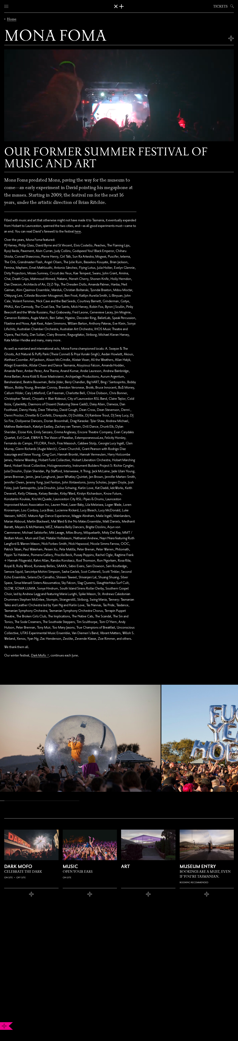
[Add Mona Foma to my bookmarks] (231, 38)
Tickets (220, 6)
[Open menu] (6, 6)
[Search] (231, 6)
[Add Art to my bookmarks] (148, 894)
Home (11, 19)
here (78, 231)
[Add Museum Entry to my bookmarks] (207, 894)
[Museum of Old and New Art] (119, 6)
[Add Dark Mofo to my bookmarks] (31, 894)
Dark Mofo (38, 655)
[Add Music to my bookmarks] (90, 894)
